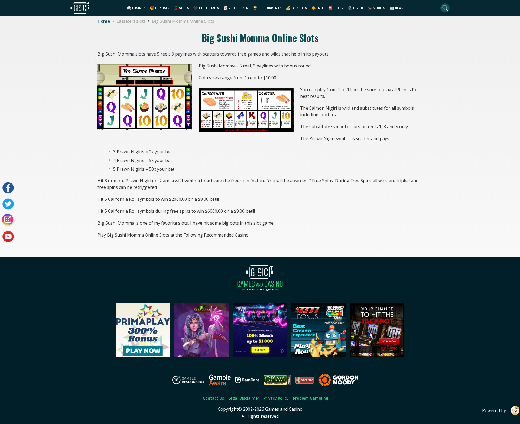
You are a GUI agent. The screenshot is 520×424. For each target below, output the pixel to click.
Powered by (494, 410)
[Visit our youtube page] (8, 236)
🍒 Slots (181, 8)
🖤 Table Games (206, 8)
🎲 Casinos (136, 8)
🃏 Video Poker (235, 8)
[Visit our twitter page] (8, 204)
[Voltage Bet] (260, 356)
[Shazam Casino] (201, 356)
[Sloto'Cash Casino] (318, 356)
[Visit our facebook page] (8, 188)
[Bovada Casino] (377, 356)
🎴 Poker (335, 8)
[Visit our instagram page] (8, 220)
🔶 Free (317, 8)
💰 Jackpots (296, 8)
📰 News (396, 8)
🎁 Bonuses (159, 8)
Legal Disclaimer (243, 398)
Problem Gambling (310, 398)
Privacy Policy (276, 398)
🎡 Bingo (355, 8)
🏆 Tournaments (267, 8)
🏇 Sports (376, 8)
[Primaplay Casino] (143, 356)
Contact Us (213, 398)
